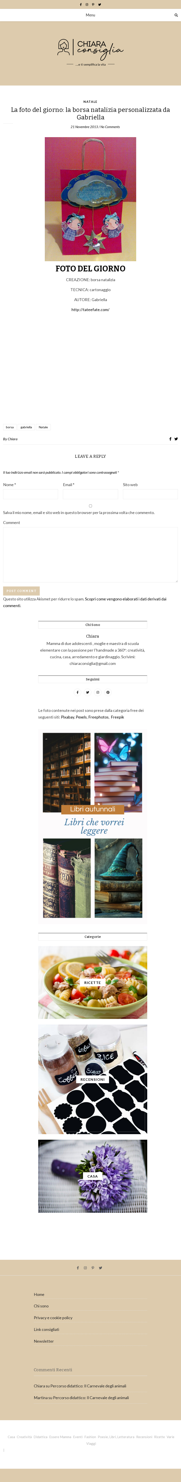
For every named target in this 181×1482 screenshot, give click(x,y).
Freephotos (98, 717)
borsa (10, 427)
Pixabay (67, 717)
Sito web (130, 484)
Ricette (159, 1437)
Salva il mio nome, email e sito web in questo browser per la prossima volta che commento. (79, 512)
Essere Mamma (60, 1437)
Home (39, 1294)
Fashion (90, 1437)
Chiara (12, 439)
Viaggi (91, 1443)
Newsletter (44, 1341)
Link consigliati (46, 1329)
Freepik (117, 717)
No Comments (110, 127)
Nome (9, 484)
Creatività (24, 1437)
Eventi (78, 1437)
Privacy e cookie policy (53, 1317)
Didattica (40, 1437)
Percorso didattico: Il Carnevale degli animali (88, 1385)
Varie (170, 1437)
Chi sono (41, 1305)
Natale (90, 101)
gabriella (26, 427)
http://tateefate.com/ (90, 309)
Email (68, 484)
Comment (11, 522)
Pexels (81, 717)
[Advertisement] (90, 368)
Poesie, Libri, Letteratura (116, 1437)
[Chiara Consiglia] (90, 53)
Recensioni (144, 1437)
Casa (11, 1437)
